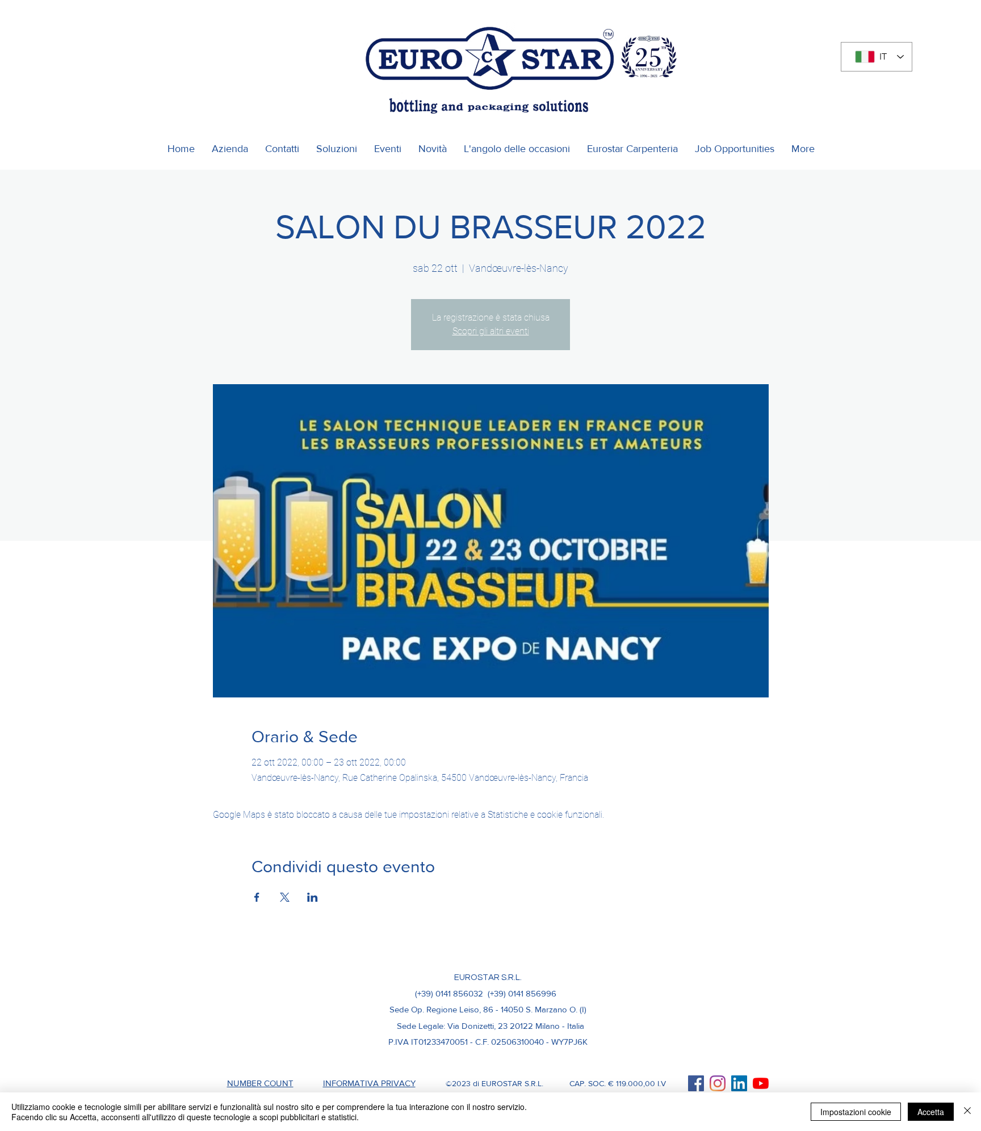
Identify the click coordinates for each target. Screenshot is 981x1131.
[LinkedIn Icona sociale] (739, 1083)
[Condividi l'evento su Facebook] (256, 897)
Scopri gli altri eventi (490, 331)
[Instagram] (718, 1083)
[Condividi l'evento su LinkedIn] (312, 897)
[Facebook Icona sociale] (696, 1083)
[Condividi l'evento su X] (284, 897)
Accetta (930, 1111)
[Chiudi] (967, 1111)
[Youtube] (761, 1083)
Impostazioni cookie (855, 1111)
